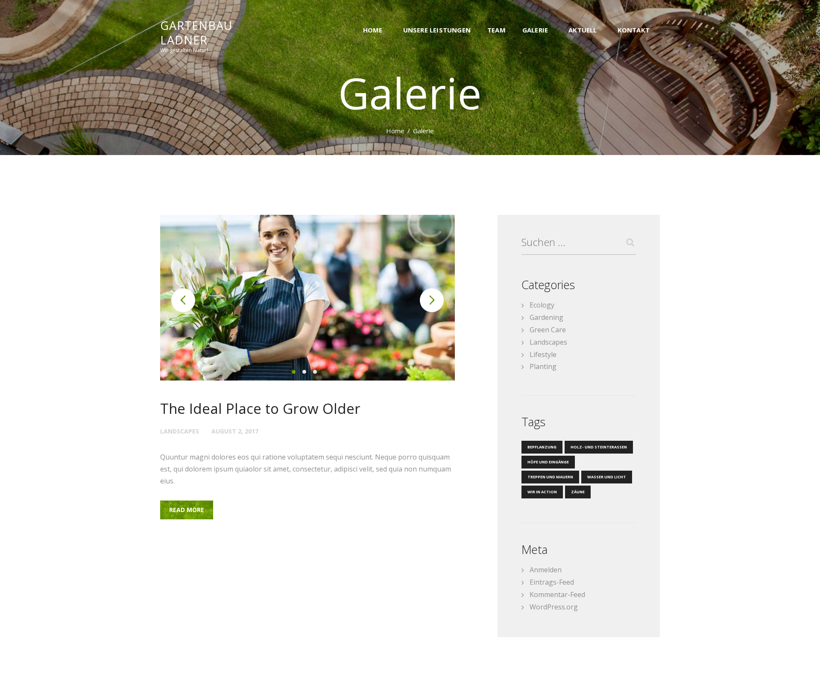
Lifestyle (543, 354)
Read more (186, 510)
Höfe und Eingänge (548, 462)
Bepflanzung (541, 447)
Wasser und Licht (606, 477)
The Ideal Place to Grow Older (260, 408)
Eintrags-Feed (552, 582)
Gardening (546, 317)
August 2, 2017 (234, 431)
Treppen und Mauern (550, 477)
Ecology (542, 305)
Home (395, 131)
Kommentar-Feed (557, 594)
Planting (543, 366)
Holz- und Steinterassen (599, 447)
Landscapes (179, 431)
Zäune (578, 492)
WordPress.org (554, 607)
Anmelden (546, 569)
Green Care (548, 329)
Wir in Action (542, 492)
